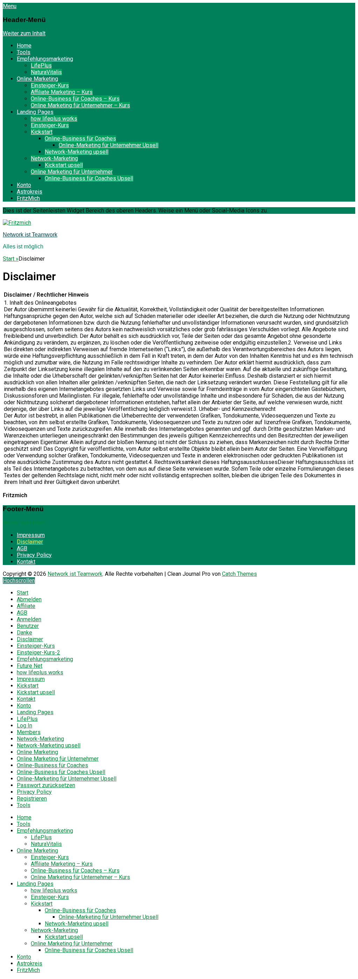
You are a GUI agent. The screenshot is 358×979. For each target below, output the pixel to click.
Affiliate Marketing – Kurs (62, 92)
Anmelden (29, 619)
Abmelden (29, 599)
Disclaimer (30, 541)
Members (29, 732)
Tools (23, 52)
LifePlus (41, 65)
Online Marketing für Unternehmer (72, 171)
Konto (24, 185)
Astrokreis (29, 191)
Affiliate (26, 606)
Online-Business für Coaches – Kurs (75, 98)
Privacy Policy (34, 555)
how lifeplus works (54, 118)
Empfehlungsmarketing (45, 59)
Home (24, 45)
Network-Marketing (54, 158)
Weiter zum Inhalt (24, 33)
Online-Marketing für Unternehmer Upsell (108, 145)
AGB (22, 548)
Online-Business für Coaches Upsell (89, 178)
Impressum (31, 535)
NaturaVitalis (46, 72)
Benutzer (28, 626)
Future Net (29, 665)
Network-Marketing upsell (76, 151)
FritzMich (28, 198)
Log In (24, 725)
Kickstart (41, 132)
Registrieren (32, 798)
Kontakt (26, 561)
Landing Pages (35, 112)
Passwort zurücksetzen (46, 785)
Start (11, 258)
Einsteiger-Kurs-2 (38, 652)
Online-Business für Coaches (80, 138)
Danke (24, 632)
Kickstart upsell (64, 165)
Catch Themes (239, 574)
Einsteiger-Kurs (50, 85)
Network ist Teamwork (30, 235)
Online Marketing (37, 78)
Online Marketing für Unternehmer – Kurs (80, 105)
